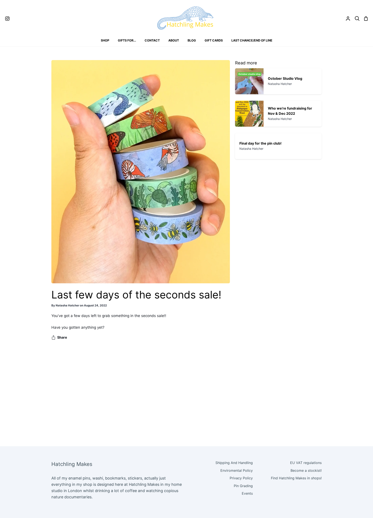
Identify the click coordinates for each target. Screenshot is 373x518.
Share (62, 337)
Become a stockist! (306, 470)
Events (247, 493)
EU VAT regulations (306, 463)
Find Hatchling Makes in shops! (296, 478)
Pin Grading (243, 486)
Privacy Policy (241, 478)
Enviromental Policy (236, 470)
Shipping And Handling (234, 463)
